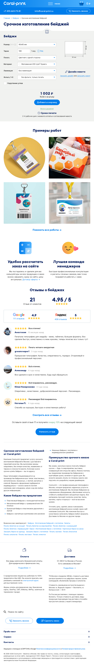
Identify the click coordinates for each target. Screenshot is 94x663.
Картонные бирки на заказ (73, 529)
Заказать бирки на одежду (14, 532)
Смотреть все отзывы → (47, 414)
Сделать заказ (51, 620)
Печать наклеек (55, 532)
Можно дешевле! (47, 109)
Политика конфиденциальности (48, 649)
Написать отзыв (47, 431)
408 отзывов (61, 319)
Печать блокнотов (70, 532)
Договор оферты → (31, 279)
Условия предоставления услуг (73, 649)
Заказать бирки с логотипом (37, 532)
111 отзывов (18, 318)
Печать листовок (25, 534)
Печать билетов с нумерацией (65, 526)
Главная (7, 18)
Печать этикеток (39, 534)
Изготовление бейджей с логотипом (49, 523)
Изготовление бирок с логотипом (48, 529)
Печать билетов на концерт (14, 526)
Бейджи (16, 18)
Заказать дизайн (66, 76)
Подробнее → (24, 568)
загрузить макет (83, 76)
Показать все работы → (47, 229)
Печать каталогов (10, 534)
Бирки (32, 529)
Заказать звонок (79, 11)
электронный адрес (31, 580)
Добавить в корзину (47, 102)
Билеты (67, 523)
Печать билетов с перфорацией (16, 529)
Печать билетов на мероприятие (39, 526)
